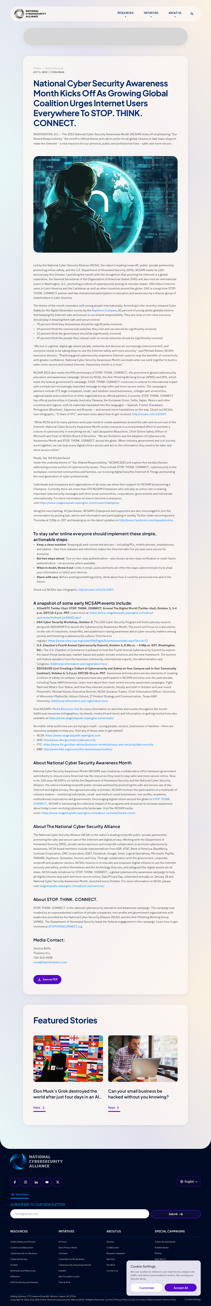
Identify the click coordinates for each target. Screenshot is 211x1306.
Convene (63, 1253)
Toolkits (14, 1265)
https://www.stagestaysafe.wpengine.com (73, 735)
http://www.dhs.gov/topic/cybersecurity (70, 740)
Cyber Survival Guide (165, 1241)
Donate (110, 1241)
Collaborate (113, 1247)
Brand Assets (155, 1299)
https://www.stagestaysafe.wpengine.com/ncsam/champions (79, 503)
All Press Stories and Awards (24, 1282)
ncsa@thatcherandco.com (50, 962)
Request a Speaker (116, 1253)
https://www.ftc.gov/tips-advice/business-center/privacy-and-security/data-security (98, 744)
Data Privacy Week (68, 1247)
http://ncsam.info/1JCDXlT (149, 414)
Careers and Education (22, 1247)
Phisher (158, 1253)
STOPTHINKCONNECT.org (65, 926)
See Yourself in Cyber (69, 1276)
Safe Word (160, 1259)
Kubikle (62, 1270)
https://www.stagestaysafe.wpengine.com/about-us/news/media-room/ (88, 813)
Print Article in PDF (47, 982)
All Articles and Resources (23, 1270)
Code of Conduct (138, 1299)
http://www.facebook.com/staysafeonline (146, 520)
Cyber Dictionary (18, 1259)
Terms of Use (169, 1299)
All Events (15, 1276)
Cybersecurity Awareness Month (75, 1265)
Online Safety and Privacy (23, 1241)
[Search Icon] (192, 13)
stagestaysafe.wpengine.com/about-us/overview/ (72, 886)
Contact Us (112, 1270)
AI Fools (63, 1241)
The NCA (111, 1265)
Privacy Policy (121, 1299)
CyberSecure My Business (71, 1259)
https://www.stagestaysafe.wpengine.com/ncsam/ (81, 718)
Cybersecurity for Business (23, 1253)
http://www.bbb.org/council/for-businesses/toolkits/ (78, 749)
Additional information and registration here (78, 664)
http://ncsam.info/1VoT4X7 (96, 589)
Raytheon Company (104, 310)
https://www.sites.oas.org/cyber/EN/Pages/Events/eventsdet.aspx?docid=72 (98, 641)
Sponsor (111, 1259)
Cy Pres (109, 1299)
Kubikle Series (162, 1247)
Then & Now (64, 1282)
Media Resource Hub (65, 709)
